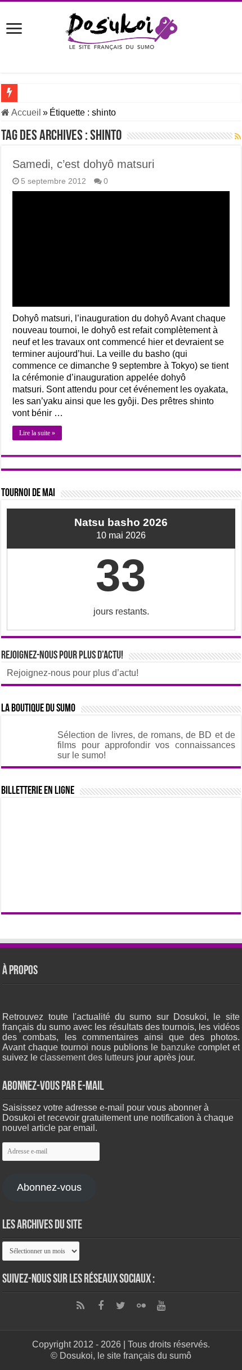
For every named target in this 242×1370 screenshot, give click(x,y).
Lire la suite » (37, 433)
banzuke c (182, 1047)
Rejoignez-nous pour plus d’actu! (62, 655)
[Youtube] (162, 1306)
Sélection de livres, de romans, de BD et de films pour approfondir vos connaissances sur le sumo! (146, 745)
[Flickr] (141, 1306)
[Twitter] (121, 1306)
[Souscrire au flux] (238, 136)
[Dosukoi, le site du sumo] (121, 29)
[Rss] (80, 1306)
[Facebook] (101, 1306)
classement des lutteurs (87, 1057)
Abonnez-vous (49, 1187)
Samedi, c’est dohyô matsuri (83, 164)
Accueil (25, 112)
